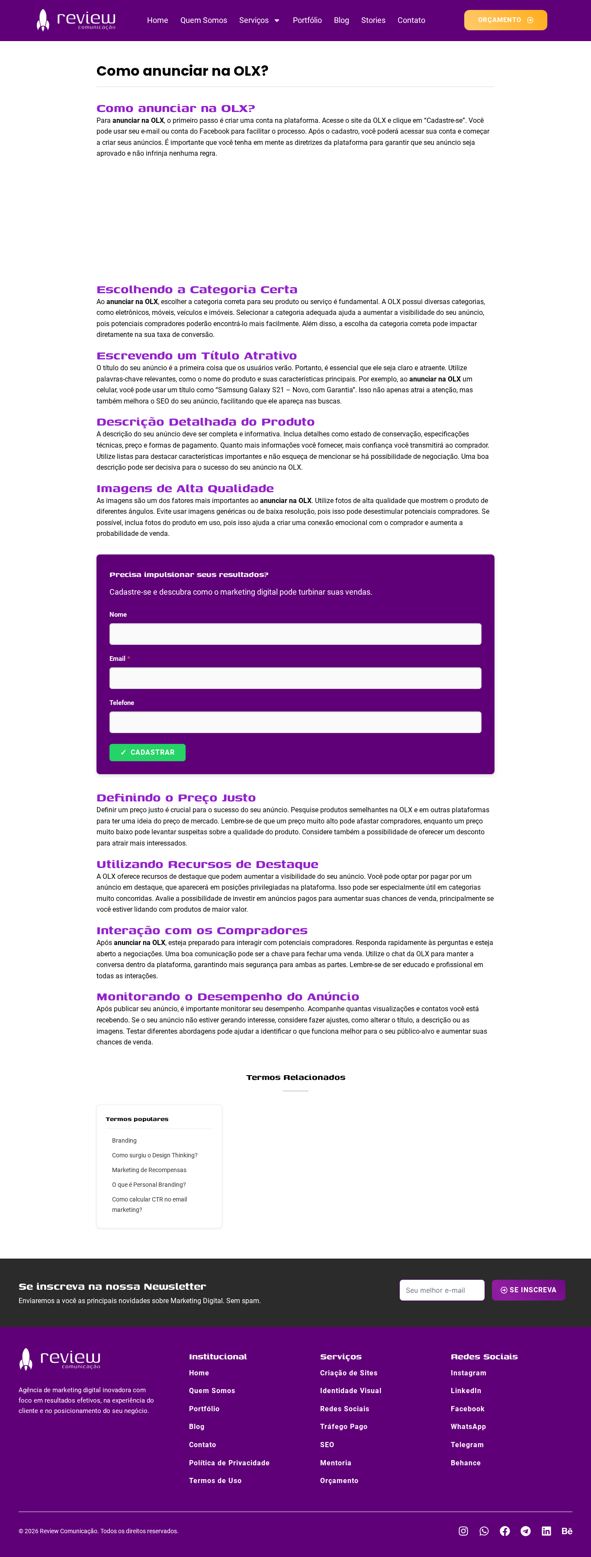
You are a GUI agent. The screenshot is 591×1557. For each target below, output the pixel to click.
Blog (341, 20)
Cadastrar (147, 752)
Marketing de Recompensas (149, 1169)
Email (119, 659)
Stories (373, 20)
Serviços (254, 20)
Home (157, 20)
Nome (118, 614)
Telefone (121, 703)
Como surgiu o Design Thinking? (155, 1155)
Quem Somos (203, 20)
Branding (124, 1140)
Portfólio (307, 20)
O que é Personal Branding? (149, 1184)
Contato (411, 20)
